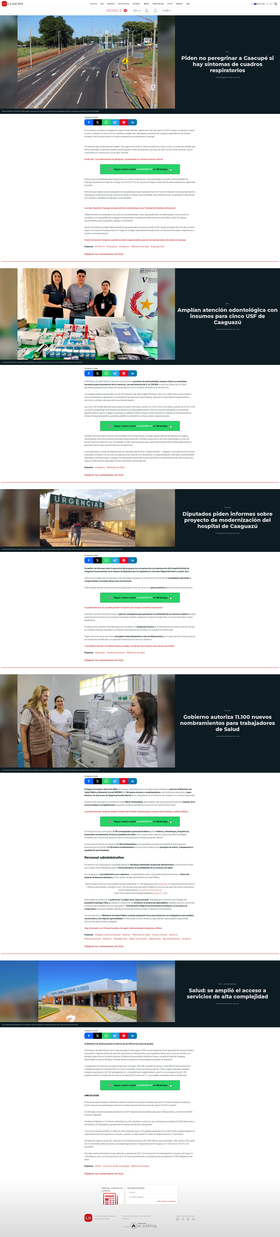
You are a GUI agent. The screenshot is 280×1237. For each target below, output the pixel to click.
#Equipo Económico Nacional (107, 935)
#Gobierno (107, 939)
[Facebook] (177, 1219)
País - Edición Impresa (227, 984)
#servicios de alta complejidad (116, 1166)
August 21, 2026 (160, 893)
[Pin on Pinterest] (123, 122)
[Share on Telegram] (115, 122)
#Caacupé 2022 (157, 246)
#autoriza (126, 935)
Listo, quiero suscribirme (166, 1201)
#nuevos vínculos (159, 935)
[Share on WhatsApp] (106, 122)
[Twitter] (183, 1219)
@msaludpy (162, 884)
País (227, 52)
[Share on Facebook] (88, 122)
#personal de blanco (171, 939)
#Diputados (100, 652)
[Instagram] (188, 1219)
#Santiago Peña (120, 939)
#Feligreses (124, 246)
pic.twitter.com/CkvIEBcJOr (150, 890)
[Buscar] (275, 4)
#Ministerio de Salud (140, 246)
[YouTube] (193, 1219)
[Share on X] (97, 122)
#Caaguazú (100, 467)
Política (227, 507)
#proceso (173, 935)
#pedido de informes (116, 652)
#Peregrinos (111, 246)
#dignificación (155, 939)
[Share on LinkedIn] (132, 122)
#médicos (186, 939)
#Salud (98, 1166)
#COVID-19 (100, 246)
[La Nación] (12, 3)
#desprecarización (92, 939)
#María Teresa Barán (138, 939)
